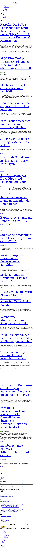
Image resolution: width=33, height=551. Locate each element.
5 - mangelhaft (3, 493)
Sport (3, 13)
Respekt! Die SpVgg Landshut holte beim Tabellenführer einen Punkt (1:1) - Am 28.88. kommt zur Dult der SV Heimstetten (15, 32)
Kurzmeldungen (6, 9)
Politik (5, 531)
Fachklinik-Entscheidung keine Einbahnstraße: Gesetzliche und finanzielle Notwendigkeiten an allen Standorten (13, 417)
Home (15, 2)
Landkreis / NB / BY (5, 10)
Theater (5, 15)
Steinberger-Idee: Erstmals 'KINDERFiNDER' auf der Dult (14, 450)
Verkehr (5, 8)
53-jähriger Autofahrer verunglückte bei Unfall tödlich (15, 142)
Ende (3, 478)
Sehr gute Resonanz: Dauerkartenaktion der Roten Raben (15, 200)
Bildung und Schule (6, 535)
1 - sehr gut (3, 490)
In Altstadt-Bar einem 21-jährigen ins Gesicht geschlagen (15, 161)
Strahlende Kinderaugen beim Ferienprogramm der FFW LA (16, 238)
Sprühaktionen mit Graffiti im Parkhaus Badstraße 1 (13, 278)
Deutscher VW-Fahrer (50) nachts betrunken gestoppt (14, 106)
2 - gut (2, 491)
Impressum (3, 519)
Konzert (5, 16)
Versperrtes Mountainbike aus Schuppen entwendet (14, 320)
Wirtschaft (4, 17)
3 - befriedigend (3, 492)
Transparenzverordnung (5, 521)
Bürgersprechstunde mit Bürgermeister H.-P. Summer (16, 221)
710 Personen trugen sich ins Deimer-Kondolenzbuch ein (13, 355)
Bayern (5, 12)
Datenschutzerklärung (5, 520)
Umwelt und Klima (6, 7)
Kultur (3, 14)
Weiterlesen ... (2, 98)
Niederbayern (6, 11)
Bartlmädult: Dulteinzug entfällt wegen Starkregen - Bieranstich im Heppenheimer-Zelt (16, 390)
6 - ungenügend (3, 494)
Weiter (3, 477)
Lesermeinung (4, 547)
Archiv (3, 20)
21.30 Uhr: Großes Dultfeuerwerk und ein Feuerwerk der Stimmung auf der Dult (15, 63)
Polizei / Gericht (6, 6)
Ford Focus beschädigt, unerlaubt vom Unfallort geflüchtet (15, 124)
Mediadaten (4, 19)
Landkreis (5, 538)
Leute (4, 5)
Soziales (5, 4)
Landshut (16, 3)
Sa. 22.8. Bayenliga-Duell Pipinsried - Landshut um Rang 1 (13, 178)
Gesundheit (4, 18)
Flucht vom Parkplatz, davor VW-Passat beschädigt (14, 88)
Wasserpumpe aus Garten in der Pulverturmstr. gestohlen (12, 259)
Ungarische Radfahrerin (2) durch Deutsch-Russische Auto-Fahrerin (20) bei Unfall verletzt (16, 298)
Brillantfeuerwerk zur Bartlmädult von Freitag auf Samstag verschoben (16, 338)
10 (2, 476)
